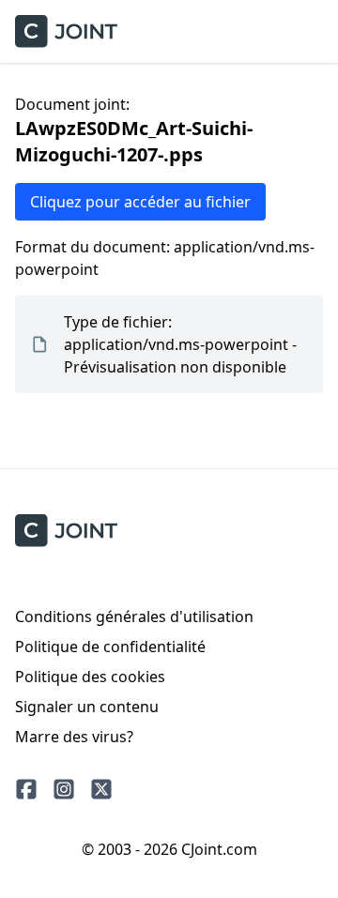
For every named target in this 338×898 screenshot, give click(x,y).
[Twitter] (101, 789)
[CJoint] (66, 530)
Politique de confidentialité (110, 646)
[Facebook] (26, 789)
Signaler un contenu (87, 706)
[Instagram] (64, 789)
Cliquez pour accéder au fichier (140, 201)
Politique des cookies (90, 676)
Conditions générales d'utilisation (134, 616)
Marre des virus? (74, 736)
